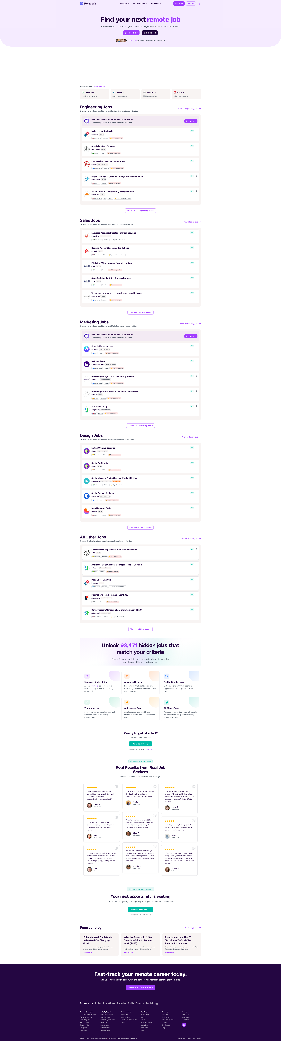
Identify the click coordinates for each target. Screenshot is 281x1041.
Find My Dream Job (139, 909)
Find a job (123, 3)
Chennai (95, 153)
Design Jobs (84, 1028)
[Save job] (196, 131)
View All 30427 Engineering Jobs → (140, 211)
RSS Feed (144, 1028)
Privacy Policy (191, 1038)
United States (96, 617)
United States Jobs (106, 1014)
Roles (98, 1003)
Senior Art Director (100, 463)
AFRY (93, 553)
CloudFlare (95, 195)
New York (95, 183)
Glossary (165, 1014)
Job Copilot (166, 1025)
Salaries (121, 1003)
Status (199, 1038)
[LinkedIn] (184, 1025)
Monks (93, 451)
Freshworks (95, 149)
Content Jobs (84, 1025)
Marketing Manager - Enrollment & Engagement (112, 376)
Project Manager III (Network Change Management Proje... (117, 176)
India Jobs (103, 1022)
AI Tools (164, 1022)
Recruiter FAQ (125, 1017)
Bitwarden (95, 496)
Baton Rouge (96, 138)
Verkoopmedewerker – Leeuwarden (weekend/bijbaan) (116, 293)
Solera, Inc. (95, 379)
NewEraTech (95, 179)
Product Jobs (84, 1022)
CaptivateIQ (95, 481)
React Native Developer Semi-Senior (108, 161)
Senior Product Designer (102, 493)
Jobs (143, 1017)
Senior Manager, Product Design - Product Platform (114, 478)
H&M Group (95, 296)
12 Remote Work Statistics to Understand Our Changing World (97, 940)
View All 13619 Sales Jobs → (140, 312)
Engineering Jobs (86, 1017)
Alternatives (166, 1017)
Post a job (179, 3)
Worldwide (96, 270)
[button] (140, 134)
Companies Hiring (147, 1003)
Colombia (95, 455)
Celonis (94, 395)
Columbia (95, 255)
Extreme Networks (98, 364)
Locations (109, 1003)
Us (94, 413)
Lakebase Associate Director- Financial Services (113, 233)
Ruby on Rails (116, 1038)
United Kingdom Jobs (107, 1020)
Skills (131, 1003)
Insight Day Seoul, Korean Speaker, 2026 (109, 595)
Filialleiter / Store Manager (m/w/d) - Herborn (111, 263)
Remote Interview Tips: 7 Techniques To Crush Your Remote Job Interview (178, 940)
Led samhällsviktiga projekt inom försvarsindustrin (114, 549)
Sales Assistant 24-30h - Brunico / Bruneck (111, 278)
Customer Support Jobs (88, 1014)
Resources (155, 3)
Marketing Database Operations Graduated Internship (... (117, 391)
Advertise (185, 1020)
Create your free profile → (140, 987)
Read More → (87, 952)
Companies (145, 1014)
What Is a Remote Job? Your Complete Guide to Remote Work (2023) (138, 940)
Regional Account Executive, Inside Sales (110, 248)
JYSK (93, 266)
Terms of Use (181, 1038)
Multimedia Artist (99, 361)
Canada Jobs (105, 1017)
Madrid (95, 398)
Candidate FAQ (146, 1022)
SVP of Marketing (99, 406)
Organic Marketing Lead (102, 346)
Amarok (94, 251)
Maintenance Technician (102, 131)
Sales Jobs (83, 1030)
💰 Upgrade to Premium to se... (123, 198)
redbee (93, 164)
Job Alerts (144, 1025)
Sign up (191, 3)
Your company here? (99, 86)
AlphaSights (95, 598)
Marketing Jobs (85, 1020)
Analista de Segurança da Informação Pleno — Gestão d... (117, 565)
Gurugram (95, 470)
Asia (94, 353)
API (142, 1030)
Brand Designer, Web (100, 508)
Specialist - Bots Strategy (103, 146)
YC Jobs (144, 1020)
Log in (149, 749)
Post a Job (124, 1014)
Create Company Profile (129, 1020)
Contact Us (186, 1017)
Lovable (94, 511)
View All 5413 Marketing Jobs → (140, 426)
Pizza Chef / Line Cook (101, 580)
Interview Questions (168, 1020)
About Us (185, 1014)
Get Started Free (138, 744)
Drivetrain (94, 349)
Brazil (94, 571)
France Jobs (104, 1025)
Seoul (94, 601)
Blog (163, 1028)
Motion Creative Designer (103, 448)
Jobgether (95, 410)
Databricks (95, 236)
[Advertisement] (140, 63)
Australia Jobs (105, 1030)
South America (97, 168)
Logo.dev (134, 1038)
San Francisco (96, 198)
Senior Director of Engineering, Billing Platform (112, 191)
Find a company (139, 3)
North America (97, 240)
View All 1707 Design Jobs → (140, 527)
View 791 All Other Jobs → (140, 629)
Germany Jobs (105, 1028)
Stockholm (96, 556)
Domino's (94, 134)
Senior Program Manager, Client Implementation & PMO (116, 610)
